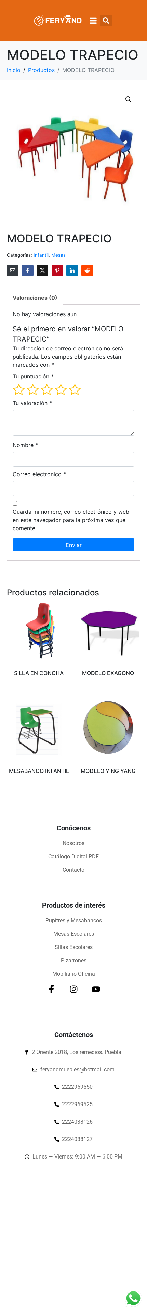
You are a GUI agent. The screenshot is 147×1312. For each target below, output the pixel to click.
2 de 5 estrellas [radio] (33, 389)
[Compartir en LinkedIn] (72, 270)
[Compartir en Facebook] (28, 270)
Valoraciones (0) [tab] (35, 297)
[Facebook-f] (51, 989)
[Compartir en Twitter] (42, 270)
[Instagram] (73, 989)
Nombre (25, 445)
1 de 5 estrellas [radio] (19, 389)
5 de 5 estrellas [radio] (75, 389)
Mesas (58, 255)
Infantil (41, 255)
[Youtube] (96, 989)
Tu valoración (32, 403)
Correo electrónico (39, 474)
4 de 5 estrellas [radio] (61, 389)
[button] (128, 99)
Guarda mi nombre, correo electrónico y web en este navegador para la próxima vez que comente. (71, 520)
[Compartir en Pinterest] (57, 270)
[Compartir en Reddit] (87, 270)
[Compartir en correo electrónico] (12, 270)
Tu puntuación (33, 376)
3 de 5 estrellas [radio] (47, 389)
